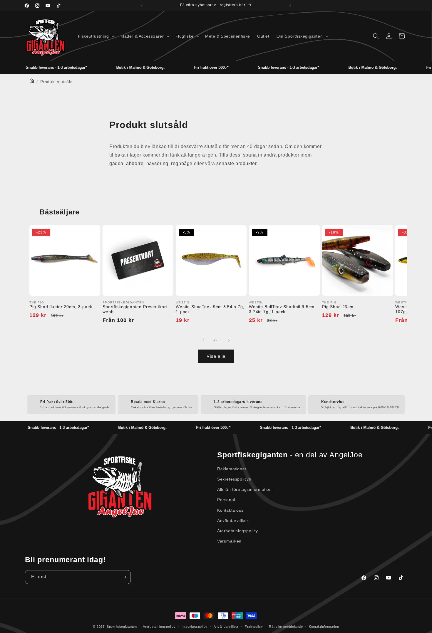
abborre (134, 163)
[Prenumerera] (124, 577)
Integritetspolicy (194, 626)
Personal (226, 499)
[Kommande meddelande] (290, 5)
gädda (116, 163)
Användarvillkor (232, 520)
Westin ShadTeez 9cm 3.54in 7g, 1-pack (210, 309)
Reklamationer (232, 468)
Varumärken (229, 541)
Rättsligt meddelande (286, 626)
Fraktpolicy (254, 626)
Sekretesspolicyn (234, 479)
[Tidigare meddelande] (141, 5)
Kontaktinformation (324, 626)
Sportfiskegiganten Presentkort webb (135, 309)
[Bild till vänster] (203, 340)
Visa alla (216, 356)
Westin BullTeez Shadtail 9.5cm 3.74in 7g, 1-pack (281, 309)
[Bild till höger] (228, 340)
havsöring (157, 163)
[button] (95, 36)
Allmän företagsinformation (244, 489)
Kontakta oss (230, 510)
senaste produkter (236, 163)
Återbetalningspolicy (237, 530)
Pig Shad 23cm (338, 306)
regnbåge (181, 163)
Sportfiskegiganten (122, 626)
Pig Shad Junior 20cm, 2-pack (60, 306)
